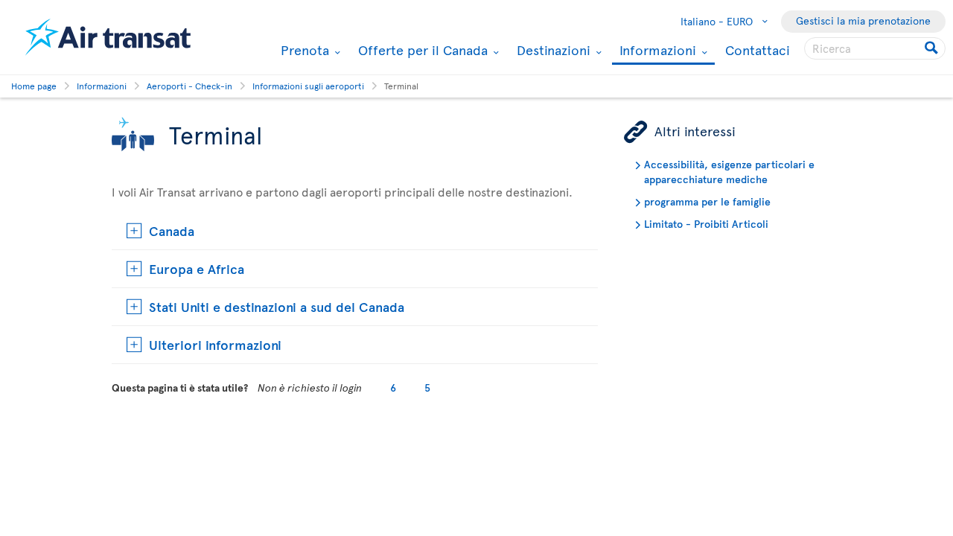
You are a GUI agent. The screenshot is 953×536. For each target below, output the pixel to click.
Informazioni (656, 51)
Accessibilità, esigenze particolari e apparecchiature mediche (729, 171)
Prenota (303, 50)
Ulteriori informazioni (215, 344)
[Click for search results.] (932, 48)
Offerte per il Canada (421, 50)
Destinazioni (551, 50)
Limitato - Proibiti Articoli (706, 224)
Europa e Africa (196, 268)
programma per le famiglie (707, 201)
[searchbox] (875, 48)
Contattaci (757, 49)
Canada (171, 230)
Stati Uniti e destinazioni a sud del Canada (276, 306)
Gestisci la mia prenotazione (863, 20)
